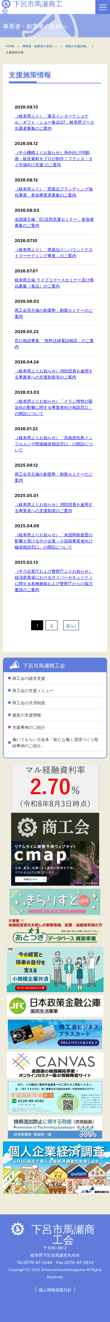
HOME (10, 46)
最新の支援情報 (26, 714)
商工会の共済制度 (28, 702)
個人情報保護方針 (55, 1289)
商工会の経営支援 (28, 678)
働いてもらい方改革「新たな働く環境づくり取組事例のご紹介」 (55, 742)
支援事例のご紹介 (28, 727)
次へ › (71, 625)
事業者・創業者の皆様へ (39, 46)
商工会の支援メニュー (32, 690)
